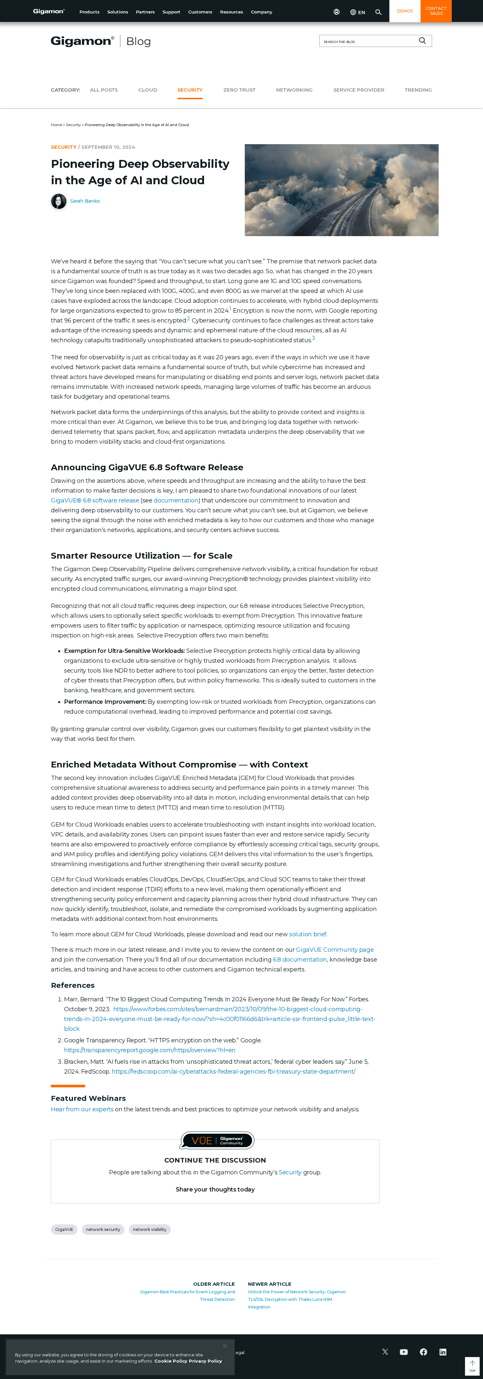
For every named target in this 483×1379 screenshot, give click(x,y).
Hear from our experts (82, 1109)
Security (190, 90)
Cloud (147, 90)
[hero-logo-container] (54, 11)
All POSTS (104, 90)
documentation (176, 500)
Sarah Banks (84, 201)
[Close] (225, 1346)
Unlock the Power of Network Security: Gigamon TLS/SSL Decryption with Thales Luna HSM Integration (297, 1299)
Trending (418, 90)
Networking (294, 90)
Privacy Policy (205, 1361)
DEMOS (405, 11)
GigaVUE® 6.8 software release (95, 500)
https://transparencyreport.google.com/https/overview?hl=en (150, 1050)
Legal (238, 1352)
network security (103, 1229)
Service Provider (359, 90)
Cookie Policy (170, 1361)
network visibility (150, 1229)
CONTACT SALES (436, 11)
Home (56, 124)
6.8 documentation (300, 959)
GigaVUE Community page (335, 949)
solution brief (307, 934)
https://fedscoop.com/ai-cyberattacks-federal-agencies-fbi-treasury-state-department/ (234, 1071)
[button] (90, 12)
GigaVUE (64, 1229)
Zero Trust (239, 90)
